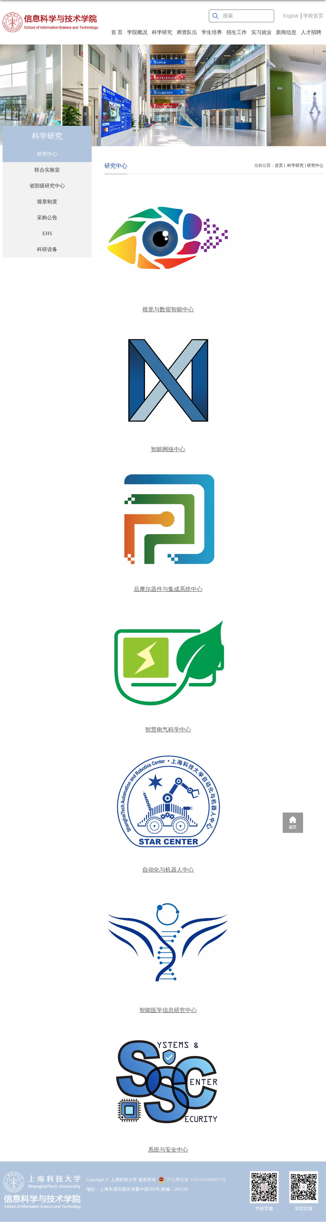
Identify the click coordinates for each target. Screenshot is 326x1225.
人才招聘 (311, 32)
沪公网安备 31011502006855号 (196, 1179)
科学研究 (162, 32)
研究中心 (315, 165)
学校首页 (313, 15)
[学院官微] (303, 1176)
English (290, 15)
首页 (279, 165)
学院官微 (304, 1208)
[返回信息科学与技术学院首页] (50, 22)
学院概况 (137, 32)
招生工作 (236, 32)
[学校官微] (264, 1176)
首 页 (117, 32)
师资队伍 (187, 32)
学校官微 (264, 1208)
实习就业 (261, 32)
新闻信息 (286, 32)
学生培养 (212, 32)
